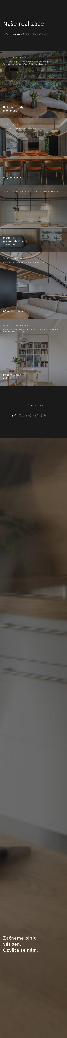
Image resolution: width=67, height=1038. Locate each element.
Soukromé (21, 34)
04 (36, 416)
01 (14, 416)
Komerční (40, 34)
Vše (7, 34)
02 (21, 416)
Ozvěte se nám (20, 950)
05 (43, 416)
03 (28, 416)
